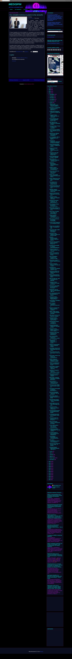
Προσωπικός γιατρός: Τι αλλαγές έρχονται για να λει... (55, 261)
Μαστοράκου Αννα (57, 485)
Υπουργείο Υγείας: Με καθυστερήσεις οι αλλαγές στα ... (54, 153)
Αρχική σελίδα (26, 80)
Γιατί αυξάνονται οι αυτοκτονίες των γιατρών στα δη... (53, 183)
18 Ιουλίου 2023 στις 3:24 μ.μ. (22, 57)
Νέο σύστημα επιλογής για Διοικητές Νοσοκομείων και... (54, 205)
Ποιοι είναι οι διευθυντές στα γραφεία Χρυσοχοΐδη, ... (54, 219)
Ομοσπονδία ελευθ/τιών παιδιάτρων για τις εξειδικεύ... (54, 374)
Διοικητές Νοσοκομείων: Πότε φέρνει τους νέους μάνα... (55, 194)
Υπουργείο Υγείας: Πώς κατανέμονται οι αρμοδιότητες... (54, 333)
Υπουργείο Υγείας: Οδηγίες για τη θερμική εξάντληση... (55, 197)
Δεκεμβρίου (52, 94)
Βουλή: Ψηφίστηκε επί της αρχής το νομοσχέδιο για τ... (55, 179)
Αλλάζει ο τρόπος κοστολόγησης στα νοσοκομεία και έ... (54, 168)
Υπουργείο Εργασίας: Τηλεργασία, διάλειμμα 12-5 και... (55, 326)
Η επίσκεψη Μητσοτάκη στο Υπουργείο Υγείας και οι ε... (54, 415)
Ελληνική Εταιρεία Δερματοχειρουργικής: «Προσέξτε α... (54, 448)
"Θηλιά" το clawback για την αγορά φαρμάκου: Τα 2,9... (54, 363)
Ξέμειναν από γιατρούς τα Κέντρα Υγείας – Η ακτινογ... (55, 444)
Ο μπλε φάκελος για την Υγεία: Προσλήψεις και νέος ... (54, 404)
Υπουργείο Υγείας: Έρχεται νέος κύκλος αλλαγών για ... (54, 407)
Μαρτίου (51, 456)
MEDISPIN (15, 4)
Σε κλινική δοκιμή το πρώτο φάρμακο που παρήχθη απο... (54, 433)
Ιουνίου (51, 451)
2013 (50, 476)
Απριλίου (52, 454)
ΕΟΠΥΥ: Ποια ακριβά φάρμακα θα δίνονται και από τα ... (55, 175)
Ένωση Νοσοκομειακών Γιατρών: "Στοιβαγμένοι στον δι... (55, 145)
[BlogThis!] (34, 51)
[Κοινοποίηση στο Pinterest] (37, 51)
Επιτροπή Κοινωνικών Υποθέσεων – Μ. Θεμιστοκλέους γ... (54, 201)
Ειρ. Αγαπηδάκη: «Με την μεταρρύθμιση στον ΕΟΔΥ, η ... (55, 138)
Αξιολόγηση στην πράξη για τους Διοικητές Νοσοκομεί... (54, 286)
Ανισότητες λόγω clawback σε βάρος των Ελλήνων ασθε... (55, 234)
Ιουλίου (51, 102)
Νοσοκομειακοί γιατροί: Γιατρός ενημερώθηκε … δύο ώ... (54, 400)
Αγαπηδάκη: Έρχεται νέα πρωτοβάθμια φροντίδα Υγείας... (55, 349)
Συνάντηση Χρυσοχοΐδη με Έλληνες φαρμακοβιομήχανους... (55, 246)
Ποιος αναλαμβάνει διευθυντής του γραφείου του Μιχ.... (54, 257)
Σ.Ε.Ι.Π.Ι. (31, 9)
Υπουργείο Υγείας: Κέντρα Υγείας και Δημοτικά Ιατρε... (54, 318)
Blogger (41, 651)
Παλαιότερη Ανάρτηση (39, 80)
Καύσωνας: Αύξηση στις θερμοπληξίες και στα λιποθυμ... (54, 272)
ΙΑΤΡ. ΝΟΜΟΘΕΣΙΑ (18, 9)
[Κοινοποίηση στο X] (35, 51)
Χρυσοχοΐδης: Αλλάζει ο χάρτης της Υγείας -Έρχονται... (54, 367)
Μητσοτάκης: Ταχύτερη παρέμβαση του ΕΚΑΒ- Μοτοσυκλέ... (55, 378)
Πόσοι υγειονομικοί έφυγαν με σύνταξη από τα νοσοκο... (55, 422)
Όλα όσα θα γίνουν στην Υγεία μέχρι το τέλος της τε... (55, 352)
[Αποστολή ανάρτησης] (31, 51)
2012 (50, 478)
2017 (50, 469)
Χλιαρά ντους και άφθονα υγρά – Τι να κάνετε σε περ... (55, 227)
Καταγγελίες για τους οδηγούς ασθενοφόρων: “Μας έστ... (55, 290)
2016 (50, 471)
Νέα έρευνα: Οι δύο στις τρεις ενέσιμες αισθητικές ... (54, 172)
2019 (50, 466)
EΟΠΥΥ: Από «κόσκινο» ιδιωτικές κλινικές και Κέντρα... (54, 253)
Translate (53, 82)
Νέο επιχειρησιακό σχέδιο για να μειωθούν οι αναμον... (55, 294)
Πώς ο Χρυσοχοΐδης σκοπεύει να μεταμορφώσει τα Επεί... (55, 337)
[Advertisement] (55, 603)
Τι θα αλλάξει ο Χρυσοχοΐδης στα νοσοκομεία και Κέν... (54, 437)
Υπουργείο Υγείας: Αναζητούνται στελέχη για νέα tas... (54, 283)
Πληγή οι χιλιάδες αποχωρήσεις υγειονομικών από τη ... (55, 216)
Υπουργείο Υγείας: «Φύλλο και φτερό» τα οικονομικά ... (54, 116)
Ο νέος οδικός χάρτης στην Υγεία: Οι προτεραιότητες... (54, 426)
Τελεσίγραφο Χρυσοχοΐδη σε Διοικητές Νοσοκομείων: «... (55, 389)
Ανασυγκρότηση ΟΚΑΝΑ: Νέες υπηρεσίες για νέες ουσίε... (55, 130)
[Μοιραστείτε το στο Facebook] (36, 51)
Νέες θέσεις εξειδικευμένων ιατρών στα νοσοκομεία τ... (54, 440)
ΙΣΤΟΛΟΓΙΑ (25, 9)
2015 (50, 473)
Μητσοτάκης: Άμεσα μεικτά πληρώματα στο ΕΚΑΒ (55, 396)
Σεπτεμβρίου (52, 99)
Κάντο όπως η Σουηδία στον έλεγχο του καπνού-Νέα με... (54, 212)
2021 (50, 463)
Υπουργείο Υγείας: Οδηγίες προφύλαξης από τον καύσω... (54, 329)
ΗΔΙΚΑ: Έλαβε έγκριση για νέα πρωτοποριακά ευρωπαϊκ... (54, 312)
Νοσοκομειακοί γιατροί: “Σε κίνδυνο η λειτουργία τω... (54, 322)
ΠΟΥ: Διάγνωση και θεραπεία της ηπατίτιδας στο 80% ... (55, 123)
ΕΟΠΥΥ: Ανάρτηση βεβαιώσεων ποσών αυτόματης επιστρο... (54, 360)
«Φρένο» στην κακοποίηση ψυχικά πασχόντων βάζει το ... (54, 105)
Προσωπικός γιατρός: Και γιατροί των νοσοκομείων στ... (55, 356)
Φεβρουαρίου (52, 457)
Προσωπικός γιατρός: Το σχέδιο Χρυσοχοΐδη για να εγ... (55, 208)
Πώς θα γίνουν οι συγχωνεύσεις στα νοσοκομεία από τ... (54, 382)
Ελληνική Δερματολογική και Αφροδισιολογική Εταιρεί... (55, 411)
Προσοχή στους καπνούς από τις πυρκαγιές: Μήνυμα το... (55, 242)
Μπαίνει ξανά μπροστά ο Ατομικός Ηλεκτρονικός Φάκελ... (55, 275)
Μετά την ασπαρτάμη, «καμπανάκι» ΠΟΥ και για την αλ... (54, 393)
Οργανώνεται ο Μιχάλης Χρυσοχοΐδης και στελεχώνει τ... (54, 134)
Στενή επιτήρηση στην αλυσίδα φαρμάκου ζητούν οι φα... (54, 119)
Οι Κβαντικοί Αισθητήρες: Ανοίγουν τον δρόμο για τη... (55, 112)
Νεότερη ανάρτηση (13, 80)
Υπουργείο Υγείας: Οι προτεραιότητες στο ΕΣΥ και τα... (54, 418)
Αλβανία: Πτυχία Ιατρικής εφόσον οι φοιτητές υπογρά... (55, 345)
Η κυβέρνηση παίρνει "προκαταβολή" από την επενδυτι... (55, 429)
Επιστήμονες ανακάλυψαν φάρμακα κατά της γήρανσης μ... (55, 108)
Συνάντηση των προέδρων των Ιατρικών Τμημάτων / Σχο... (55, 268)
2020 (50, 464)
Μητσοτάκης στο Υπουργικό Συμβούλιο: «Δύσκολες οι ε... (54, 160)
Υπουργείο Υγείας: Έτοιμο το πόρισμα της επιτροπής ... (55, 127)
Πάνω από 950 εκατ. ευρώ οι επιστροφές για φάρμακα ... (55, 279)
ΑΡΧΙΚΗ (11, 9)
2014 (50, 474)
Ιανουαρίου (52, 459)
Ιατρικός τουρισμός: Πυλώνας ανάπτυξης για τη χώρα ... (55, 264)
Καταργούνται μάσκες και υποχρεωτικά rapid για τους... (55, 186)
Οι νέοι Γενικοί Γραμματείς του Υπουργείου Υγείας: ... (55, 223)
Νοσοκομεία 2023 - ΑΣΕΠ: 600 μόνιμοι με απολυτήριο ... (55, 230)
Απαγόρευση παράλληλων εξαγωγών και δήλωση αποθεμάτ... (55, 141)
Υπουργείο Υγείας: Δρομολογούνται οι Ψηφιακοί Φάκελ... (54, 297)
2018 (50, 468)
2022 (50, 461)
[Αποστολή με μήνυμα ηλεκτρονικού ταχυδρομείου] (33, 51)
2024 (50, 91)
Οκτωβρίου (52, 97)
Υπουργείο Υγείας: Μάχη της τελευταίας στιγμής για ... (55, 385)
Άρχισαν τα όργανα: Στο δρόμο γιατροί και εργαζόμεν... (54, 308)
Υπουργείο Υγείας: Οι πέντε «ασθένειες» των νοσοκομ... (55, 250)
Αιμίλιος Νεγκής (31, 18)
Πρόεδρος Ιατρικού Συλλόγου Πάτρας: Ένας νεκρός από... (55, 190)
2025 (50, 89)
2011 (50, 479)
